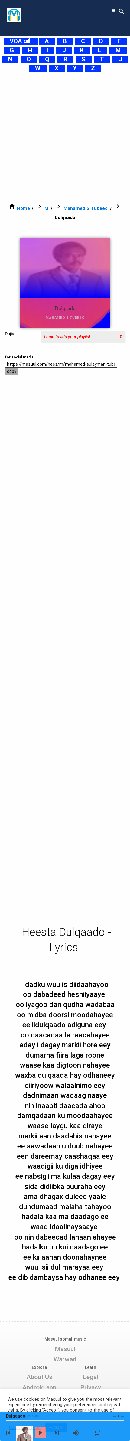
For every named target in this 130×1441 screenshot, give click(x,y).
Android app (39, 1387)
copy (11, 371)
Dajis (9, 333)
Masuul (65, 1349)
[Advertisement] (65, 137)
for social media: (19, 357)
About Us (39, 1377)
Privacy (90, 1387)
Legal (90, 1377)
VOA (20, 41)
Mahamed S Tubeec (85, 208)
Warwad (65, 1359)
